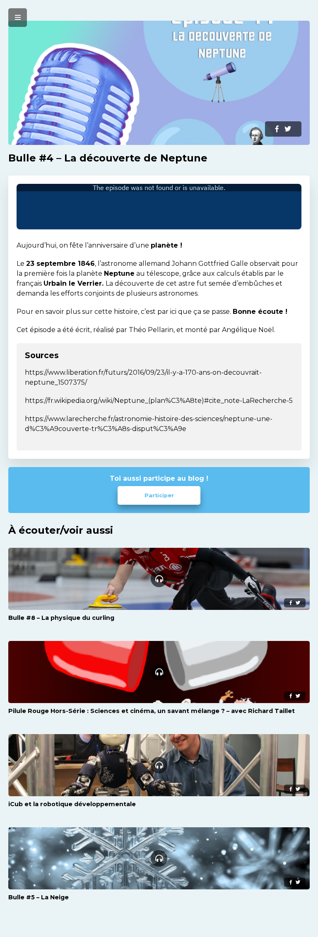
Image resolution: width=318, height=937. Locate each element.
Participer (159, 495)
